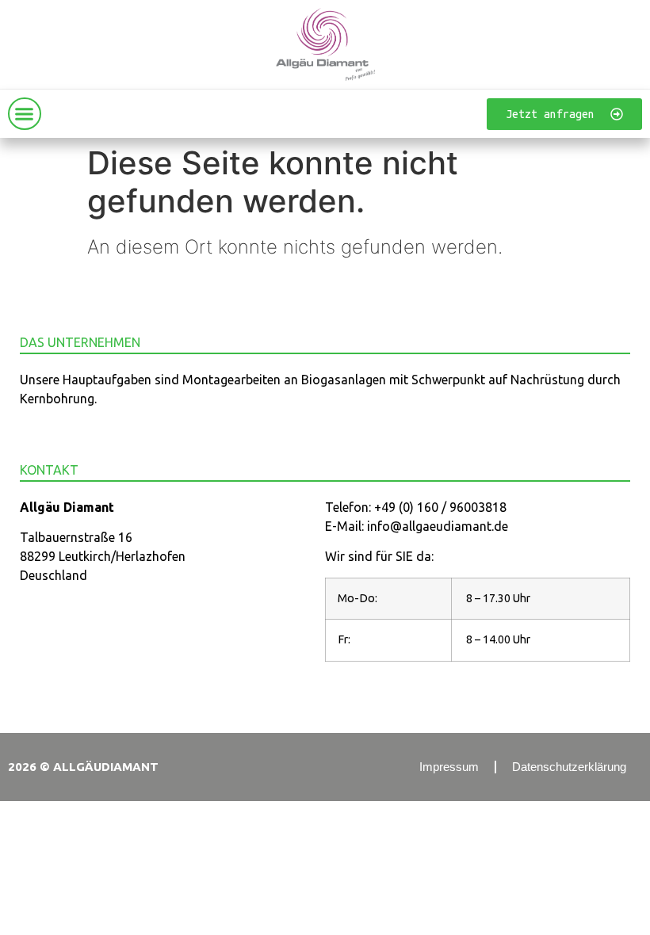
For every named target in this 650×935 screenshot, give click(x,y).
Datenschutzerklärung (569, 766)
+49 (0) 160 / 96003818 (440, 507)
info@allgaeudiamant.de (437, 526)
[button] (24, 114)
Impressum (449, 766)
